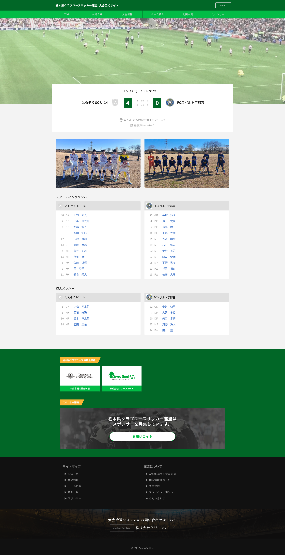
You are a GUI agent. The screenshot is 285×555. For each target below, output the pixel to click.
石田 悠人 (168, 244)
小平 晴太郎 (81, 221)
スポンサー (218, 14)
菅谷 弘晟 (80, 250)
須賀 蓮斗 (80, 256)
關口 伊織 (168, 256)
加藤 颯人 (80, 227)
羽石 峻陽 (80, 312)
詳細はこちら (142, 436)
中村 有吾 (168, 250)
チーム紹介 (157, 14)
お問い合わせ (157, 498)
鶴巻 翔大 (80, 274)
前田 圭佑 (80, 324)
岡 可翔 (79, 268)
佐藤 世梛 (80, 262)
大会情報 (127, 14)
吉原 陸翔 (80, 238)
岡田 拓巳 (80, 233)
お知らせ (97, 14)
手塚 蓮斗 (168, 215)
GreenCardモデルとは (162, 474)
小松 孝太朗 (81, 306)
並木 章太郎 (81, 318)
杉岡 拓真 (168, 268)
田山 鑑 (167, 330)
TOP (67, 14)
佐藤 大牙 (168, 274)
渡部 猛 (167, 227)
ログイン (223, 5)
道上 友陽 (168, 221)
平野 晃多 (168, 262)
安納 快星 (168, 306)
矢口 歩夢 (168, 318)
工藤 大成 (168, 233)
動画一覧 (188, 14)
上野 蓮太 (80, 215)
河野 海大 (168, 324)
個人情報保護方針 (160, 480)
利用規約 (154, 486)
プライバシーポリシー (162, 492)
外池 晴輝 (168, 238)
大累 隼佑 (168, 312)
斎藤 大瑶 (80, 244)
